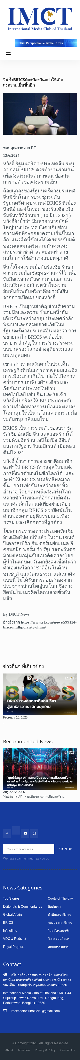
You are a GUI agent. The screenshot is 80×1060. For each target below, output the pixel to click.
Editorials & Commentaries (22, 906)
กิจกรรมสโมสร (59, 938)
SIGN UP (65, 849)
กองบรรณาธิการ (60, 922)
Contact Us (67, 1050)
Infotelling (10, 930)
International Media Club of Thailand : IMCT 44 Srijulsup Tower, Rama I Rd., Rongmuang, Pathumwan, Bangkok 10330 (37, 998)
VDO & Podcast (14, 938)
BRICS (8, 922)
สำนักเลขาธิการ (59, 914)
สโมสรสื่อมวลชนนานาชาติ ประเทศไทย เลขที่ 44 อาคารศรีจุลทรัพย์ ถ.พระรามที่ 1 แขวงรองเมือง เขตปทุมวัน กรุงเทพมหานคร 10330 (37, 980)
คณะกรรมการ (58, 947)
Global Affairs (13, 914)
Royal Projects (13, 947)
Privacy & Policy (45, 1050)
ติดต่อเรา (54, 906)
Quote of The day (60, 898)
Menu (9, 54)
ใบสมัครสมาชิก (59, 930)
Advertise (24, 1050)
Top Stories (11, 898)
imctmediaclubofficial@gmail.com (35, 1011)
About (9, 1050)
